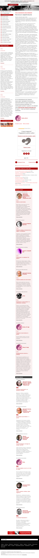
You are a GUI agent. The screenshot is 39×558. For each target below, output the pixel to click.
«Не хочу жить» (4, 29)
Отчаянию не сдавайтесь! (19, 178)
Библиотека (11, 544)
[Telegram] (29, 154)
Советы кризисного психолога (21, 433)
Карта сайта (3, 546)
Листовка (12, 545)
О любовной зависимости (21, 517)
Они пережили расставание (23, 12)
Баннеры (25, 544)
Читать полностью (19, 403)
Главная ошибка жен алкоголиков (23, 279)
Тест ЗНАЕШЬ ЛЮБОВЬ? (5, 13)
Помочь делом (26, 147)
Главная (2, 544)
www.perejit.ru (24, 554)
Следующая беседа (32, 162)
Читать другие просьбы (6, 120)
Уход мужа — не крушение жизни (20, 172)
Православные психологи (20, 545)
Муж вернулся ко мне (18, 177)
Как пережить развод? (5, 24)
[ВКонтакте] (24, 154)
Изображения (27, 545)
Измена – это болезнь (19, 184)
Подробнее (2, 91)
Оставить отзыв (18, 123)
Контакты (6, 544)
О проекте (29, 544)
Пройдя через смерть (18, 173)
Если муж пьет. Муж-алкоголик (21, 269)
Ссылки (32, 545)
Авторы (9, 545)
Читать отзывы (26, 123)
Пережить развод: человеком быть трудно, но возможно (23, 231)
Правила (21, 544)
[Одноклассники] (26, 154)
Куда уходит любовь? (20, 481)
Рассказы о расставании (5, 37)
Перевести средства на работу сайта (26, 136)
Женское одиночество (5, 35)
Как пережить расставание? (21, 406)
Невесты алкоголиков (21, 201)
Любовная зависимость (20, 379)
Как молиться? (16, 544)
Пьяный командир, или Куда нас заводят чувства (23, 444)
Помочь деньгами (4, 545)
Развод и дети (4, 32)
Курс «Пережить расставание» (6, 42)
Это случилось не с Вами (5, 40)
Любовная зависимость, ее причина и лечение (22, 390)
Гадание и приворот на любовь (22, 247)
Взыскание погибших (18, 181)
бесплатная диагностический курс (27, 107)
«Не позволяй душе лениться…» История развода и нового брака (26, 182)
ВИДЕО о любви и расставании (6, 11)
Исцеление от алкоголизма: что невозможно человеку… (23, 302)
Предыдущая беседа (21, 162)
